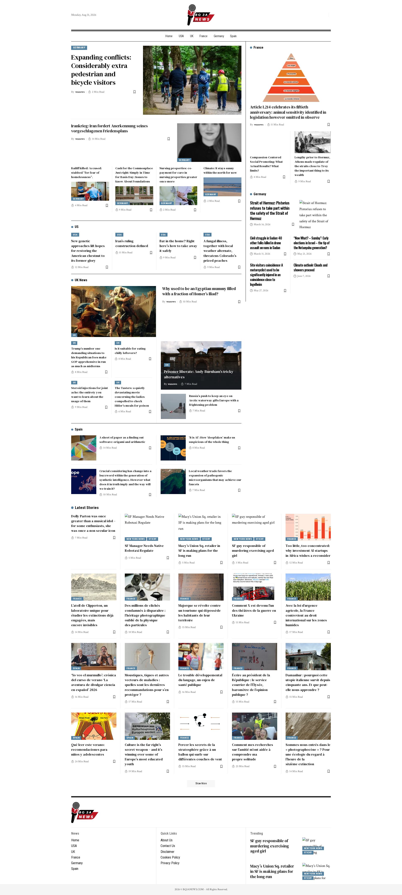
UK (74, 335)
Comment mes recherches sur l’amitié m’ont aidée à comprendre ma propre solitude (252, 752)
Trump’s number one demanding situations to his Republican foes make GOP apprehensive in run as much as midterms (88, 357)
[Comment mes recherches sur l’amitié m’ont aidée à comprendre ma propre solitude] (254, 726)
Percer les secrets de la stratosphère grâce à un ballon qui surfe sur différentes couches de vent (200, 752)
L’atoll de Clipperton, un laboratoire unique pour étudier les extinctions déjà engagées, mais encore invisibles (92, 615)
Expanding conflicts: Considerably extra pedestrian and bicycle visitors (101, 70)
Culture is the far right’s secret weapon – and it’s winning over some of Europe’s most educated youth (144, 754)
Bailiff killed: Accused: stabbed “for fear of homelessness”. (86, 172)
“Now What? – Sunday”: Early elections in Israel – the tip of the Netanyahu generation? (312, 242)
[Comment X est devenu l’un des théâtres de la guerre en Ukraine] (254, 587)
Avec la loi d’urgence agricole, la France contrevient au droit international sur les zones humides (306, 615)
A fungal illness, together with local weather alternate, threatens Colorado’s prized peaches (220, 251)
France (291, 539)
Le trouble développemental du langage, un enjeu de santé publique (200, 680)
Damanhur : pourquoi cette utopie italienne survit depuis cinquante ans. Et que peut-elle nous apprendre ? (308, 682)
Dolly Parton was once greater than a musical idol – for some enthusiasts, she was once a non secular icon (93, 523)
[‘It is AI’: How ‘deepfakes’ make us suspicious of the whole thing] (173, 448)
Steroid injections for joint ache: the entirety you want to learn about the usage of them (89, 394)
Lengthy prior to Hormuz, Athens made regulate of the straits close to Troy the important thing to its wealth (312, 166)
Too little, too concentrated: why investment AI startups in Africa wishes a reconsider (308, 550)
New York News (135, 539)
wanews (80, 92)
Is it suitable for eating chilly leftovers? (130, 350)
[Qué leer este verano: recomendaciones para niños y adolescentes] (93, 726)
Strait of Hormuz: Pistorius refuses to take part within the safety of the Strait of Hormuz (269, 210)
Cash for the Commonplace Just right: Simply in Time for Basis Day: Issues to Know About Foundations (134, 174)
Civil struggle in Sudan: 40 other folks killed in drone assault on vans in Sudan (266, 242)
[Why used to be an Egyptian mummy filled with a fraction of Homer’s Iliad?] (113, 311)
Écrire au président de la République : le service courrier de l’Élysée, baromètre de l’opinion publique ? (251, 685)
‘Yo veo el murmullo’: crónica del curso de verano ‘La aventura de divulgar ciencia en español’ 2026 (93, 682)
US (77, 227)
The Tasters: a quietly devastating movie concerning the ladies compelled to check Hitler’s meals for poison (132, 397)
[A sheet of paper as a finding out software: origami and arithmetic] (83, 448)
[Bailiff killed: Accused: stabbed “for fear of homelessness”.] (90, 191)
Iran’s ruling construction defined (131, 243)
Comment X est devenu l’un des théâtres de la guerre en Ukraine (254, 610)
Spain (78, 429)
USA (75, 234)
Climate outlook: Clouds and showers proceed (310, 267)
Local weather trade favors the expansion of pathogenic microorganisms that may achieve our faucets (215, 477)
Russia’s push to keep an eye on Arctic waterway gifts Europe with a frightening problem (213, 400)
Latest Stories (87, 507)
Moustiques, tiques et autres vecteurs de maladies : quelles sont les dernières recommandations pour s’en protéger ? (147, 685)
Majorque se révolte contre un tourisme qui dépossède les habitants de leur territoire (199, 612)
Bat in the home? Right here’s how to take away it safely (178, 246)
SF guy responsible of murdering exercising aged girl (253, 550)
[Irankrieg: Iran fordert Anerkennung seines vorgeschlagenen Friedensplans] (209, 142)
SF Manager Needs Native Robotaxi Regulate (144, 548)
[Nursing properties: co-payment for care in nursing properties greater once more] (178, 195)
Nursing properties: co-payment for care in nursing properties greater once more (178, 174)
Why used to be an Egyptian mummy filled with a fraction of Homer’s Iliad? (199, 291)
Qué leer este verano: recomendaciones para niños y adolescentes (89, 749)
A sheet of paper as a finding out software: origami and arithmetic (122, 439)
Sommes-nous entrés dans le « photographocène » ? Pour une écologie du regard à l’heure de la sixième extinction (308, 754)
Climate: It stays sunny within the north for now (220, 170)
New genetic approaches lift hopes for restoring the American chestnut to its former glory (88, 251)
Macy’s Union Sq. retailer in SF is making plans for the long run (199, 550)
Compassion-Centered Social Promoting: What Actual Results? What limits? (266, 164)
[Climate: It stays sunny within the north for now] (222, 186)
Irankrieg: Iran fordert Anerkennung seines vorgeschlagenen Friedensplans (109, 128)
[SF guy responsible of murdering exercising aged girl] (254, 527)
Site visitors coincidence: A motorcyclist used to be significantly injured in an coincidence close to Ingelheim (266, 275)
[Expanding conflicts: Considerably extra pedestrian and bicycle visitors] (192, 80)
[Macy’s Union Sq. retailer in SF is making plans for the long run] (201, 527)
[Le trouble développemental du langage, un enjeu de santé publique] (201, 656)
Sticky (153, 539)
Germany (79, 47)
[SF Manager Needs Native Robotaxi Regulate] (147, 527)
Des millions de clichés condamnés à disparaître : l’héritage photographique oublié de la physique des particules (145, 615)
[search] (324, 15)
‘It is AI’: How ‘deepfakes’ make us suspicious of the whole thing (212, 439)
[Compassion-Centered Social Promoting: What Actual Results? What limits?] (268, 142)
